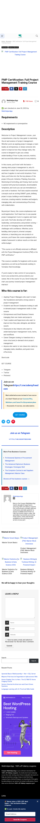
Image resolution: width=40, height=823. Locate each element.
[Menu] (2, 36)
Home (3, 41)
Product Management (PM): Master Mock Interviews (28, 550)
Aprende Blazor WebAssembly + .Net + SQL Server (19, 674)
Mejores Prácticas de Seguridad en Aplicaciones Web (19, 677)
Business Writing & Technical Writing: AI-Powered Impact (28, 571)
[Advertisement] (20, 16)
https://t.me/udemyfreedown (20, 439)
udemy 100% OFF (13, 47)
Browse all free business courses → (16, 479)
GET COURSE (20, 415)
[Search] (36, 36)
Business (8, 41)
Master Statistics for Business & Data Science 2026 (9, 571)
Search (4, 658)
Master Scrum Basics (9, 543)
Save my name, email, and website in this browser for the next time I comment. (19, 641)
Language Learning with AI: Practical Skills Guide (18, 689)
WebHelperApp (12, 100)
